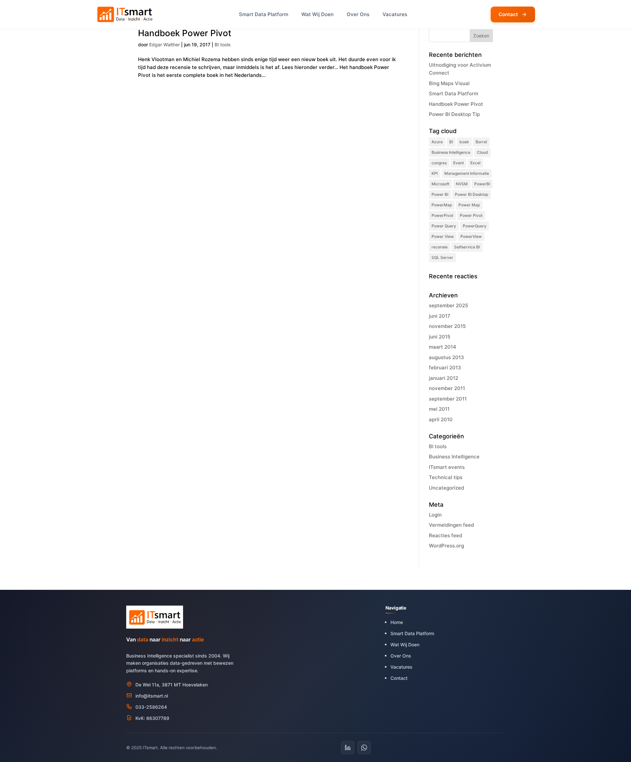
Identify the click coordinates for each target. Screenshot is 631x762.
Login (435, 515)
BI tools (223, 44)
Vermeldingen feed (451, 525)
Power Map (469, 204)
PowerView (471, 236)
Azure (437, 141)
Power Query (444, 225)
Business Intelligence (451, 152)
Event (458, 162)
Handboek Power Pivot (184, 33)
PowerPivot (442, 215)
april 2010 (441, 419)
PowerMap (442, 204)
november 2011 (447, 388)
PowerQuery (474, 225)
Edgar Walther (164, 44)
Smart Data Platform (263, 14)
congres (439, 162)
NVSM (462, 183)
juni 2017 (439, 316)
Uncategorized (446, 488)
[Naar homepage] (125, 14)
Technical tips (445, 477)
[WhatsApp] (364, 747)
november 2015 (447, 326)
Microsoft (440, 183)
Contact (508, 14)
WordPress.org (446, 546)
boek (464, 141)
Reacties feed (445, 535)
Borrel (481, 141)
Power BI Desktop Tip (454, 114)
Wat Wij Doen (317, 14)
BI (451, 141)
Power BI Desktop (471, 194)
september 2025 (448, 305)
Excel (475, 162)
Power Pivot (471, 215)
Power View (443, 236)
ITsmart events (447, 467)
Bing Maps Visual (450, 83)
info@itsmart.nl (151, 696)
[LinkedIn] (347, 747)
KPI (435, 173)
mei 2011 (439, 409)
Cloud (482, 152)
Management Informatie (466, 173)
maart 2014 (442, 347)
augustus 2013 (446, 357)
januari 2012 (443, 378)
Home (396, 622)
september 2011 (448, 399)
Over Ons (358, 14)
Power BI (440, 194)
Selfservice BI (467, 246)
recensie (440, 246)
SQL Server (442, 257)
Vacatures (395, 14)
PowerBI (482, 183)
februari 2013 (445, 367)
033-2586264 (151, 707)
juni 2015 (439, 337)
